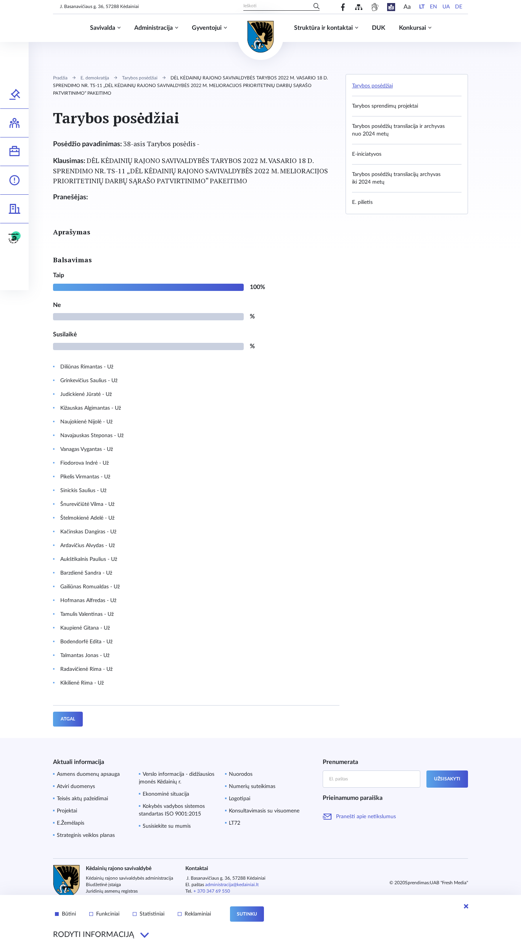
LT (422, 7)
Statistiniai (152, 914)
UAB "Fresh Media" (449, 882)
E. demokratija (94, 78)
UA (446, 7)
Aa (407, 7)
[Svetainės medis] (358, 7)
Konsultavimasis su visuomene (264, 811)
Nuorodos (240, 774)
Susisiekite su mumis (167, 826)
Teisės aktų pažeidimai (82, 798)
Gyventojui (207, 28)
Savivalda (102, 28)
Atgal (68, 719)
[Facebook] (343, 7)
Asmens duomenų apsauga (88, 774)
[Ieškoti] (317, 7)
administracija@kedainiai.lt (232, 884)
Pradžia (60, 78)
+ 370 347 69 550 (211, 891)
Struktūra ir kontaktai (323, 28)
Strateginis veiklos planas (86, 835)
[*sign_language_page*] (375, 7)
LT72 (234, 823)
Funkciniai (107, 914)
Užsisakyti (447, 779)
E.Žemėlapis (70, 823)
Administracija (153, 28)
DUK (378, 28)
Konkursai (412, 28)
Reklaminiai (198, 914)
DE (458, 7)
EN (433, 7)
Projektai (67, 811)
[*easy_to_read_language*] (391, 7)
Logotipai (239, 798)
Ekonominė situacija (166, 794)
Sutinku (247, 914)
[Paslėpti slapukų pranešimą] (466, 906)
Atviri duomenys (76, 786)
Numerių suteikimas (252, 786)
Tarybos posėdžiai (140, 78)
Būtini (69, 914)
